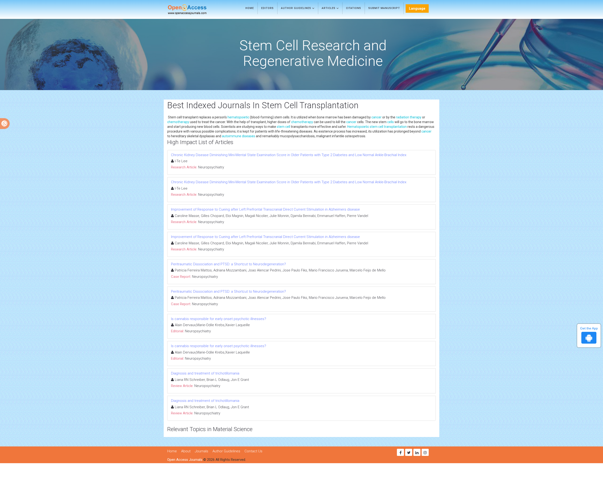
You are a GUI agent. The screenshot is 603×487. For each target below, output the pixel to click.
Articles (329, 8)
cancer (376, 117)
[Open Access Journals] (194, 9)
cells (390, 122)
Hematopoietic (358, 127)
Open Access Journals (184, 460)
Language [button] (417, 8)
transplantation (395, 127)
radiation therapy (408, 117)
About (186, 451)
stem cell (283, 127)
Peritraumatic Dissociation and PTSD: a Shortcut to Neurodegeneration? (228, 264)
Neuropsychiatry (211, 167)
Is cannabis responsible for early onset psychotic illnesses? (218, 319)
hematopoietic (238, 117)
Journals (201, 451)
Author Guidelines (296, 8)
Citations (353, 8)
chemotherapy (178, 122)
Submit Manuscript (384, 8)
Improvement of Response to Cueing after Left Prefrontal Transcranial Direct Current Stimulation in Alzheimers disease (265, 209)
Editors (267, 8)
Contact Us (253, 451)
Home (249, 8)
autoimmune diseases (238, 136)
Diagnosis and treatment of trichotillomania (205, 373)
